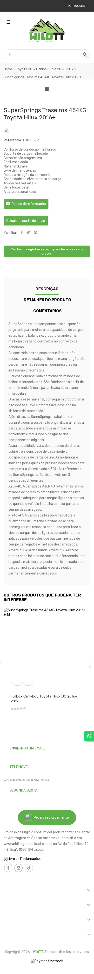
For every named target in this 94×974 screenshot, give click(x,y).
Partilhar (22, 232)
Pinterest (35, 232)
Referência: (13, 140)
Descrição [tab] (47, 289)
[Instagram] (18, 868)
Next (89, 664)
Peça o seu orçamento (50, 817)
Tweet (28, 232)
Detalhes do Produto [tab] (47, 300)
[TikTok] (29, 868)
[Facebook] (8, 868)
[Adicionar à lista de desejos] (28, 680)
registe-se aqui (39, 249)
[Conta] (9, 6)
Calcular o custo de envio (25, 221)
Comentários (47, 311)
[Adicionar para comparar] (17, 680)
